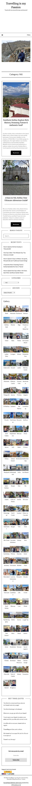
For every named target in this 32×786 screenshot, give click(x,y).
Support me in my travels (9, 769)
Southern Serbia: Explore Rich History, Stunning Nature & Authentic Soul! (16, 122)
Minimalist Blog (11, 779)
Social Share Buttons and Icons (12, 782)
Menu (28, 35)
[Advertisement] (16, 23)
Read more (16, 153)
